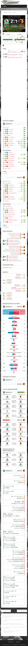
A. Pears (11, 152)
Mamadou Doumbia (10, 199)
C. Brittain (11, 129)
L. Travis (11, 139)
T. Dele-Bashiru (12, 193)
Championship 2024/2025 (11, 15)
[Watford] (21, 23)
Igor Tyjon (7, 168)
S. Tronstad (11, 137)
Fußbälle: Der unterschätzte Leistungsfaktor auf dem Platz (13, 620)
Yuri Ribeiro (8, 135)
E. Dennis (11, 162)
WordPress (24, 644)
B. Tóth (7, 127)
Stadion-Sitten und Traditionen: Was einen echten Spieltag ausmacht (13, 616)
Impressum (18, 642)
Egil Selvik (7, 181)
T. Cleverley (5, 227)
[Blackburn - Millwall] (14, 406)
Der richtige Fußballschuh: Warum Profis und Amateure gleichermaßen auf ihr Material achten (13, 624)
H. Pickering (11, 156)
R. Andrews (11, 210)
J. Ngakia (11, 189)
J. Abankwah (8, 183)
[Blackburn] (6, 23)
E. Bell (10, 267)
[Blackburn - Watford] (14, 396)
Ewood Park (10, 17)
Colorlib (15, 644)
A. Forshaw (11, 158)
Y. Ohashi (20, 54)
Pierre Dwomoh (9, 216)
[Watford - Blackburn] (14, 454)
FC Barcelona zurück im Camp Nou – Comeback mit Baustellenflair (14, 628)
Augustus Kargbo (9, 164)
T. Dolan (9, 57)
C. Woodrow (11, 166)
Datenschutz (11, 642)
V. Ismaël (5, 173)
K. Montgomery (11, 160)
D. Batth (11, 133)
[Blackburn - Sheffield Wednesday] (14, 415)
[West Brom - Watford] (14, 438)
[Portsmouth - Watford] (14, 429)
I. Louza (19, 52)
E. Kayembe (11, 197)
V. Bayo (10, 222)
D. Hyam (11, 131)
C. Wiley (7, 195)
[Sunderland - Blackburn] (14, 401)
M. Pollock (10, 52)
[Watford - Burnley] (14, 433)
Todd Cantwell (10, 54)
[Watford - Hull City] (14, 443)
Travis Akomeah (9, 208)
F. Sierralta (11, 212)
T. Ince (10, 218)
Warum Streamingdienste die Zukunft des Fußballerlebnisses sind (11, 631)
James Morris (12, 187)
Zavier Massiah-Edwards (11, 220)
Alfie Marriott (8, 206)
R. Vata (6, 201)
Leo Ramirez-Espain (10, 214)
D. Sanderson (12, 154)
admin (14, 12)
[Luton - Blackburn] (14, 410)
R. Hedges (11, 145)
